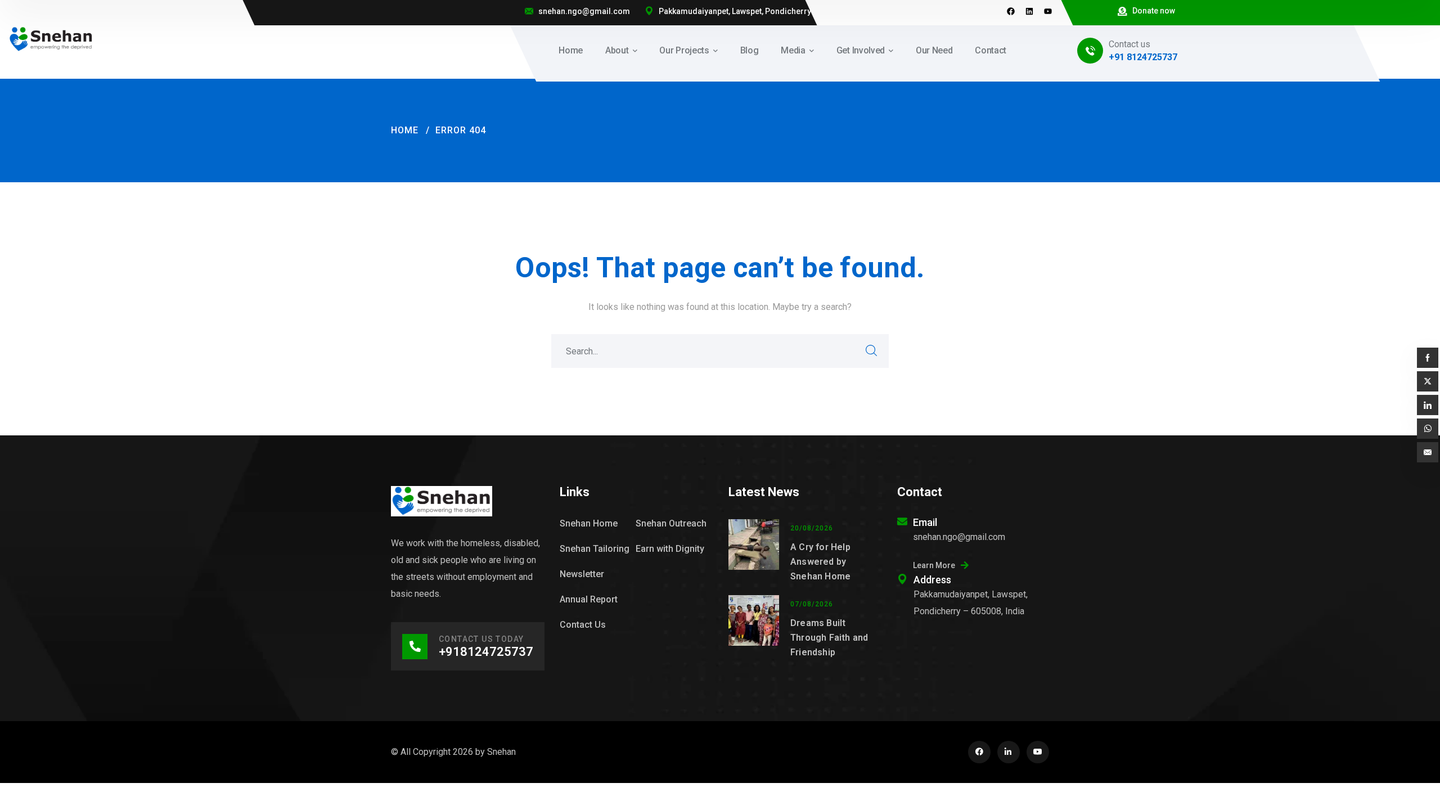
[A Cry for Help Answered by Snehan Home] (753, 551)
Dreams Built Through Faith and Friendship (829, 638)
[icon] (979, 752)
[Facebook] (1011, 11)
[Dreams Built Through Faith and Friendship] (753, 627)
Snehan (501, 751)
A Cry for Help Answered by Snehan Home (820, 562)
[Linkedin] (1029, 11)
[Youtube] (1048, 11)
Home (404, 130)
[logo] (51, 38)
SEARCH (872, 351)
